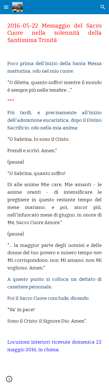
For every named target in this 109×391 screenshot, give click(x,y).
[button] (6, 7)
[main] (54, 33)
